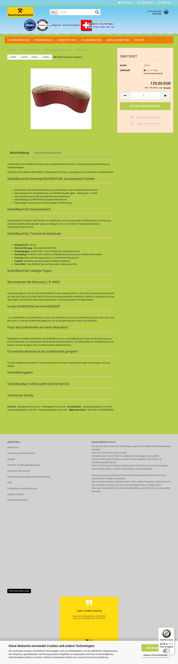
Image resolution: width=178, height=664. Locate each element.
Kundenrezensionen (48, 152)
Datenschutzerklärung (97, 657)
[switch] (166, 651)
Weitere (139, 40)
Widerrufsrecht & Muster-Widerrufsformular (28, 476)
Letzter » (46, 57)
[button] (125, 2)
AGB (9, 482)
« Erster (12, 57)
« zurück (24, 57)
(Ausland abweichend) (153, 73)
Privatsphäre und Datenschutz (22, 488)
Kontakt (11, 459)
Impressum (13, 447)
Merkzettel (165, 2)
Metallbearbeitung (118, 40)
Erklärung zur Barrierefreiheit (21, 453)
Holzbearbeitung (91, 40)
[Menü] (172, 630)
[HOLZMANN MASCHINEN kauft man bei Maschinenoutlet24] (25, 12)
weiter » (35, 57)
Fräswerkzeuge (43, 40)
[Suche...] (97, 12)
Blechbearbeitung (18, 40)
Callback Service (15, 494)
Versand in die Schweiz (18, 471)
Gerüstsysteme (67, 40)
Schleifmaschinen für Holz (20, 227)
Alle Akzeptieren (155, 647)
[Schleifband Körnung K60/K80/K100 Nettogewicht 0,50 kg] (61, 98)
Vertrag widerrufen (19, 591)
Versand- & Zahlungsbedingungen (24, 465)
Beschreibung (19, 152)
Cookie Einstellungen (17, 500)
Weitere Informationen (155, 655)
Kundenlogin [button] (146, 2)
